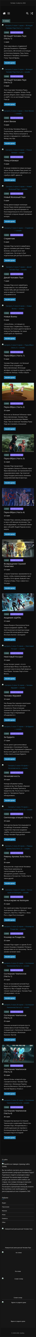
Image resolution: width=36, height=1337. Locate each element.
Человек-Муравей (12, 695)
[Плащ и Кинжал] (18, 151)
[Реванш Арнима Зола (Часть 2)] (18, 847)
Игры (3, 1214)
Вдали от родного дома (18, 1321)
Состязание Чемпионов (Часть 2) (15, 1016)
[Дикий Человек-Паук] (18, 268)
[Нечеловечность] (18, 767)
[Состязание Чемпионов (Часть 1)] (18, 964)
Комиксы (5, 1218)
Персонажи (5, 1207)
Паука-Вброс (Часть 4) (14, 512)
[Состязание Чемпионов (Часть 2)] (18, 1006)
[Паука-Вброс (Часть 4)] (18, 497)
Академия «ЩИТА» (12, 617)
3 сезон (6, 32)
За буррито (9, 737)
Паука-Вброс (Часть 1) (14, 355)
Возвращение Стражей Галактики (15, 565)
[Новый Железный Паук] (18, 188)
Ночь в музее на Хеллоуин (16, 900)
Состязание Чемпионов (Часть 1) (15, 974)
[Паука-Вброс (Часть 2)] (18, 391)
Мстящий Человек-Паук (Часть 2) (15, 81)
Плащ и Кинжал (11, 160)
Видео (4, 1203)
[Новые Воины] (18, 307)
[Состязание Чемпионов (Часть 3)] (18, 1054)
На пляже (18, 1271)
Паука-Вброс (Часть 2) (14, 407)
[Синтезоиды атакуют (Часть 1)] (18, 808)
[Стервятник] (18, 229)
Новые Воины (10, 316)
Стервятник (9, 238)
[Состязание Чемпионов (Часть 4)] (18, 1101)
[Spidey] (4, 13)
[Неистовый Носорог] (18, 647)
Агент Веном (10, 121)
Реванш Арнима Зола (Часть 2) (17, 857)
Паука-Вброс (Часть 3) (14, 458)
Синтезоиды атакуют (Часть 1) (18, 817)
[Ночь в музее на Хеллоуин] (18, 891)
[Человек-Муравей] (18, 686)
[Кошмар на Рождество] (18, 928)
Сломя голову (18, 1297)
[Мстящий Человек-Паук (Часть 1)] (18, 27)
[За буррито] (18, 728)
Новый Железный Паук (15, 197)
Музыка (4, 1211)
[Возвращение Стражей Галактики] (18, 548)
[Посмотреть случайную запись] (32, 13)
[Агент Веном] (18, 112)
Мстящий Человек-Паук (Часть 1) (15, 37)
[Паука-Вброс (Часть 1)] (18, 346)
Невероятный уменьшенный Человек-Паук (18, 1247)
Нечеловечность (12, 776)
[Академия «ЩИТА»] (18, 602)
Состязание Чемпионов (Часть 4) (15, 1111)
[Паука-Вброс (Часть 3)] (18, 443)
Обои (3, 1222)
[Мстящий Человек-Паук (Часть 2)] (18, 70)
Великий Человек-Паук (17, 32)
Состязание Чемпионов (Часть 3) (15, 1070)
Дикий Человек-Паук (13, 277)
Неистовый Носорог (13, 656)
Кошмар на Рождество (14, 937)
